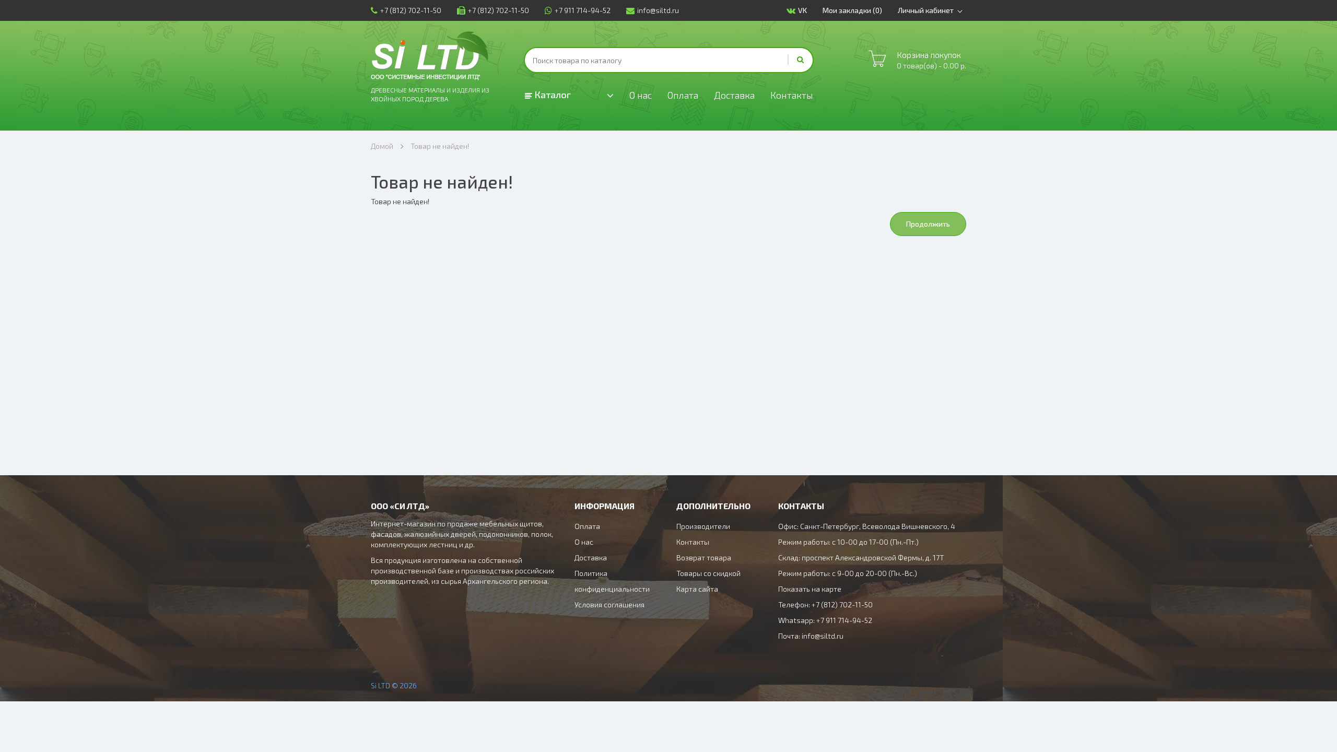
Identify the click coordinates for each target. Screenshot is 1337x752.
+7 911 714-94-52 (583, 10)
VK (802, 10)
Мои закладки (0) (852, 10)
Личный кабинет (926, 10)
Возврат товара (703, 557)
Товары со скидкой (708, 573)
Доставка (734, 95)
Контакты (791, 95)
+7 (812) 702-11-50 (410, 10)
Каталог (551, 94)
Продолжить (928, 223)
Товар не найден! (440, 146)
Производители (703, 526)
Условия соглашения (609, 604)
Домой (382, 146)
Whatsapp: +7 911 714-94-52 (825, 620)
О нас (640, 95)
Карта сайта (697, 588)
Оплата (682, 95)
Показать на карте (809, 588)
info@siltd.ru (658, 10)
